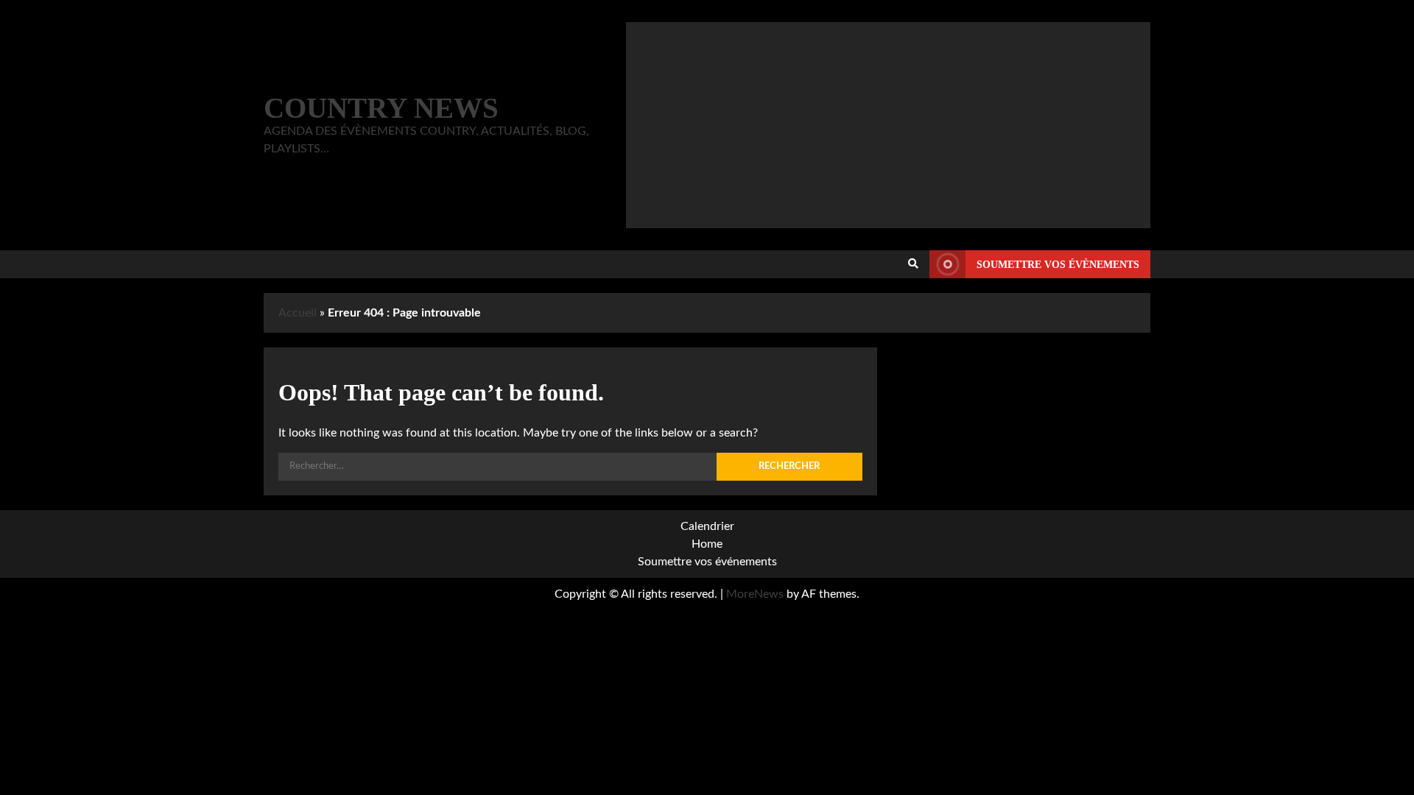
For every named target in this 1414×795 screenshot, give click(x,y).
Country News (381, 108)
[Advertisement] (888, 125)
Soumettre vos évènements (1058, 264)
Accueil (297, 313)
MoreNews (755, 594)
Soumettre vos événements (707, 562)
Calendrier (707, 526)
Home (707, 544)
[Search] (913, 264)
